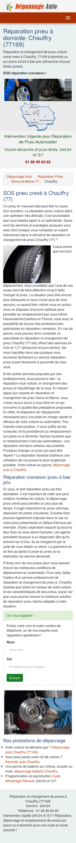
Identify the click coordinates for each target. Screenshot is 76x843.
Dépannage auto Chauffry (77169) (37, 749)
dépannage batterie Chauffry (35, 771)
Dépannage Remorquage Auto (30, 6)
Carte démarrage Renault (33, 778)
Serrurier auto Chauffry (22, 761)
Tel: (9, 659)
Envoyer (14, 678)
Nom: (11, 642)
